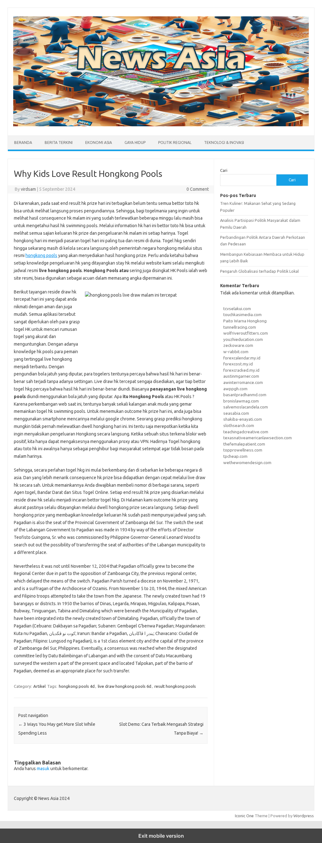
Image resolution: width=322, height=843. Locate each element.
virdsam (28, 189)
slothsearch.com (238, 425)
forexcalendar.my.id (241, 357)
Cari (223, 170)
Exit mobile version (161, 836)
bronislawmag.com (241, 400)
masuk (43, 768)
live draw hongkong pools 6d (124, 686)
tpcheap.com (235, 456)
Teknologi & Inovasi (224, 142)
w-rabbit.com (235, 351)
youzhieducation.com (243, 339)
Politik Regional (175, 142)
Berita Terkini (59, 142)
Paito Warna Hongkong (245, 320)
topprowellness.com (242, 449)
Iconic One (244, 815)
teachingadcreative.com (245, 431)
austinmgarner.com (241, 376)
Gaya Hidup (135, 142)
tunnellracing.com (239, 327)
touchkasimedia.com (242, 314)
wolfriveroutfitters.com (245, 333)
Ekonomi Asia (98, 142)
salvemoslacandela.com (245, 406)
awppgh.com (235, 388)
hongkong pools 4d (77, 686)
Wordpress (303, 815)
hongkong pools (41, 255)
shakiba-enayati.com (242, 419)
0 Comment (197, 189)
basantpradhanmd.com (244, 394)
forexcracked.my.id (241, 370)
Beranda (23, 142)
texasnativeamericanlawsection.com (257, 437)
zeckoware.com (238, 345)
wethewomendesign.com (247, 462)
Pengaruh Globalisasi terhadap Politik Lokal (259, 271)
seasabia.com (236, 413)
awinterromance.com (243, 382)
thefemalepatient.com (244, 443)
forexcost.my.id (238, 363)
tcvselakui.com (237, 308)
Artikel (39, 686)
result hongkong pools (175, 686)
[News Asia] (161, 124)
